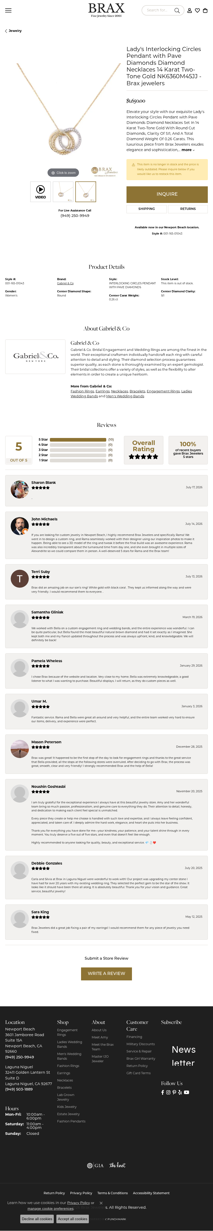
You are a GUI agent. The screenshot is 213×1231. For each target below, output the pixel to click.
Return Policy (137, 1066)
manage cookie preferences (51, 1208)
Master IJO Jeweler (100, 1059)
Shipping (146, 209)
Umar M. (39, 701)
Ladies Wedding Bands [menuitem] (69, 1045)
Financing (134, 1037)
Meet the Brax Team (103, 1047)
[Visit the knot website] (117, 1166)
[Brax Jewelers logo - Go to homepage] (106, 10)
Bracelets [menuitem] (64, 1087)
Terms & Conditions (112, 1193)
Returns (188, 209)
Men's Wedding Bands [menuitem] (69, 1056)
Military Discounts (141, 1044)
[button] (189, 10)
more (187, 150)
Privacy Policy (81, 1193)
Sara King (40, 912)
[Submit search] (178, 10)
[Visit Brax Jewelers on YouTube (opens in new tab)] (186, 1092)
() (111, 439)
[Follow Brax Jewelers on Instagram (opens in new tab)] (168, 1092)
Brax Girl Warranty (141, 1058)
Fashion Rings (82, 391)
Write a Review (106, 974)
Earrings (103, 391)
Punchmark (117, 1219)
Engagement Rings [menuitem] (67, 1033)
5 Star (43, 439)
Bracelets (137, 391)
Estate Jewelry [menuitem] (68, 1114)
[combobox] (157, 10)
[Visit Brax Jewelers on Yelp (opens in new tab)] (180, 1092)
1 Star (43, 460)
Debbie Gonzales (46, 863)
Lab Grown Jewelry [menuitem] (65, 1097)
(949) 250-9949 (75, 216)
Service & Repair (139, 1051)
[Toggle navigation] (8, 10)
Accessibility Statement (151, 1193)
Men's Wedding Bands (125, 396)
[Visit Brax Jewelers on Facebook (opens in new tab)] (162, 1092)
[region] (63, 121)
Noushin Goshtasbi (48, 787)
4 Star (43, 445)
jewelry (15, 31)
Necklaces (119, 391)
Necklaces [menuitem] (65, 1080)
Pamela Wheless (46, 661)
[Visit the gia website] (95, 1166)
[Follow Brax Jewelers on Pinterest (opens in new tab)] (174, 1092)
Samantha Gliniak (47, 612)
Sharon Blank (43, 483)
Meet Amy (100, 1037)
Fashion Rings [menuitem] (68, 1066)
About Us (99, 1030)
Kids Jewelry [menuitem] (67, 1107)
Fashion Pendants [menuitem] (71, 1121)
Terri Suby (40, 572)
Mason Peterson (46, 742)
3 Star (43, 450)
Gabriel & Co (65, 283)
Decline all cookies (37, 1219)
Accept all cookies (72, 1219)
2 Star (43, 455)
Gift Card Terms (139, 1073)
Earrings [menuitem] (63, 1073)
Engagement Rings (163, 391)
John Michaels (44, 519)
